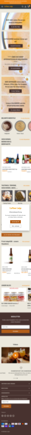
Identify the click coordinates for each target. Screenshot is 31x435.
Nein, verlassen (15, 226)
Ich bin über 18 (15, 221)
